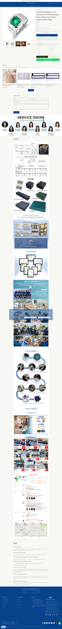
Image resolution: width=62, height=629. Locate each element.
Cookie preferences (39, 626)
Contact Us (4, 607)
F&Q (17, 607)
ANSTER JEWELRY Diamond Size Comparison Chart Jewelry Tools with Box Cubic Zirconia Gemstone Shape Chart (23, 85)
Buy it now (47, 35)
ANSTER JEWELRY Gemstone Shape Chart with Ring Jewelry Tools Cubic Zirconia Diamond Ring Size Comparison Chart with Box (9, 85)
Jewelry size (18, 606)
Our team (18, 602)
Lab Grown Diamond (5, 599)
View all (31, 90)
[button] (3, 3)
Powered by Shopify (11, 626)
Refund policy (15, 626)
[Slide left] (3, 44)
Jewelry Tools (4, 602)
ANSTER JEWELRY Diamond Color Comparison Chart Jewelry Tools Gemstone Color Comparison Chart (38, 85)
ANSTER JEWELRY (6, 626)
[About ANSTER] (31, 248)
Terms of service (30, 626)
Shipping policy (34, 626)
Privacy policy (25, 626)
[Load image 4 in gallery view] (23, 43)
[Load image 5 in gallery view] (29, 43)
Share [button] (38, 24)
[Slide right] (33, 44)
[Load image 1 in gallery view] (7, 43)
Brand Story (19, 599)
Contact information (20, 626)
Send (16, 112)
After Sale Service (19, 604)
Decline (44, 317)
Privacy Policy (21, 314)
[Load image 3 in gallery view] (18, 43)
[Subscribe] (39, 592)
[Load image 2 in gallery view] (12, 43)
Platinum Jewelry (4, 604)
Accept (30, 317)
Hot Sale (3, 606)
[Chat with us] (59, 623)
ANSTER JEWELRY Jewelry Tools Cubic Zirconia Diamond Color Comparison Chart (52, 84)
